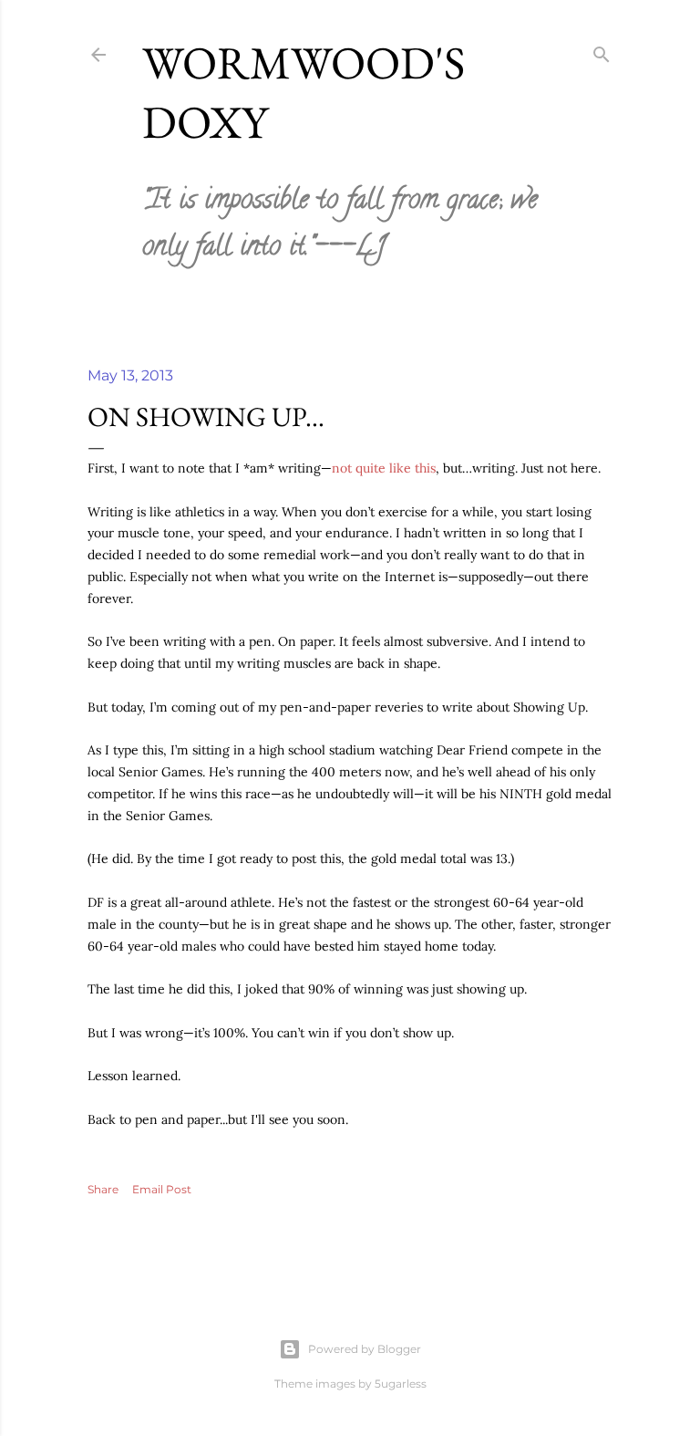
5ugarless (401, 1383)
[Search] (601, 50)
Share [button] (103, 1189)
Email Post (161, 1189)
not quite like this (384, 468)
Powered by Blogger (364, 1349)
